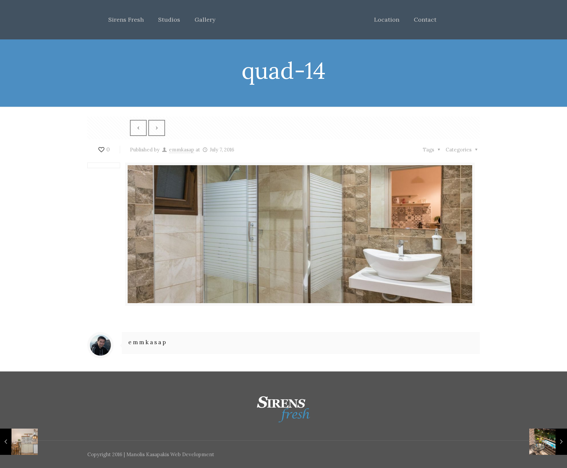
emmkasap (181, 149)
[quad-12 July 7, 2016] (19, 442)
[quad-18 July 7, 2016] (548, 442)
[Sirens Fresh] (284, 19)
